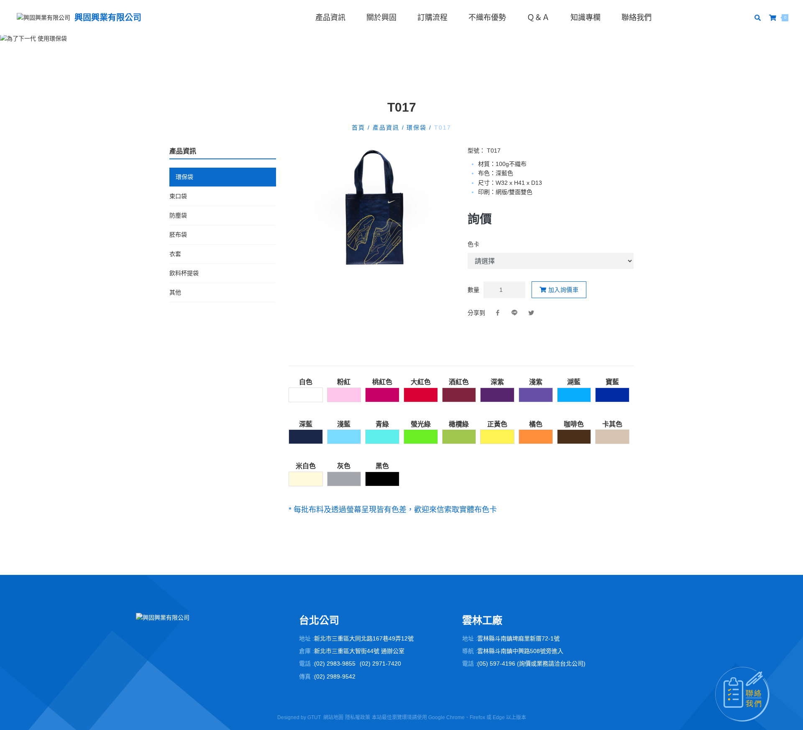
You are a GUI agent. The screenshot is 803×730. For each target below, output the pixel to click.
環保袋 (417, 127)
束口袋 (178, 196)
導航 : (469, 651)
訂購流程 (432, 17)
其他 (175, 292)
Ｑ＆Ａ (538, 17)
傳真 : (306, 676)
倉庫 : (306, 651)
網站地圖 (333, 717)
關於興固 (381, 17)
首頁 (360, 127)
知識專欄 (585, 17)
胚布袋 (178, 234)
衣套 (175, 253)
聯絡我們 (636, 17)
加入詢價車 (562, 289)
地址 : (306, 638)
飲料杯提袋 (184, 273)
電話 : (306, 663)
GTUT (314, 717)
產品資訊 (330, 17)
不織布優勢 (487, 17)
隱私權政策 (357, 717)
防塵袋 (178, 215)
